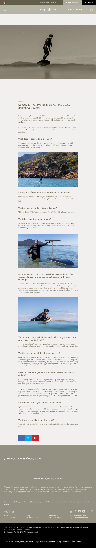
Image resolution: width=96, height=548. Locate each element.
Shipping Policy (62, 502)
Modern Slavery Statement (59, 541)
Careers (27, 502)
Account (7, 502)
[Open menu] (5, 10)
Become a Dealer (83, 502)
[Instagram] (71, 511)
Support (19, 502)
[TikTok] (88, 511)
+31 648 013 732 (32, 518)
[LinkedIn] (83, 511)
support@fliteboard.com (79, 518)
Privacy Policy (20, 541)
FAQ (13, 502)
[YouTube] (79, 511)
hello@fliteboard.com (78, 516)
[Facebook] (75, 511)
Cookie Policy (76, 541)
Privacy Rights (31, 541)
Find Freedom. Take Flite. (48, 2)
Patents (72, 502)
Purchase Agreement (39, 502)
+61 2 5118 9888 (10, 518)
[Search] (86, 9)
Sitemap (7, 504)
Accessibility (43, 541)
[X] (92, 511)
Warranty (51, 502)
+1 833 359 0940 (54, 518)
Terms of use (8, 541)
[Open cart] (91, 9)
